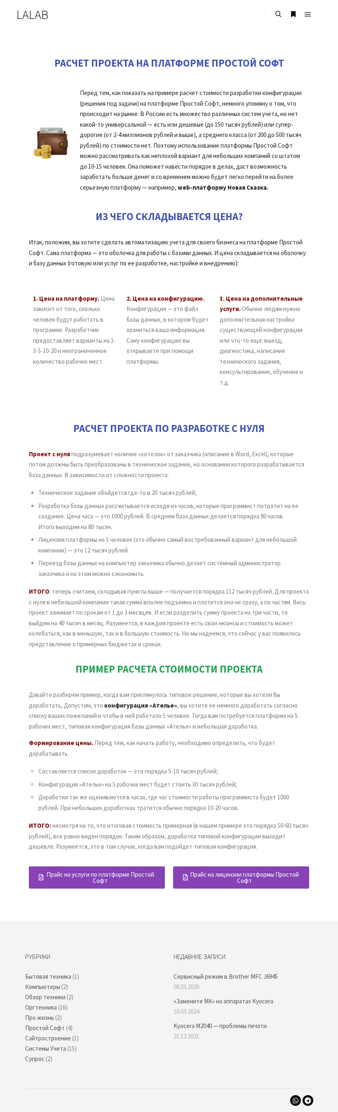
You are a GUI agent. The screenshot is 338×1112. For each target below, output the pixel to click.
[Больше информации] (293, 14)
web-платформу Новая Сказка (222, 187)
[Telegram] (308, 1100)
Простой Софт (45, 1028)
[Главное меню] (307, 14)
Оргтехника (41, 1007)
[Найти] (278, 14)
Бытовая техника (48, 976)
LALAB (32, 14)
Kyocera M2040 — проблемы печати (220, 1026)
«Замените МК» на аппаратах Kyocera (223, 1001)
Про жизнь (39, 1017)
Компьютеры (42, 987)
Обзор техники (45, 997)
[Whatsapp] (295, 1100)
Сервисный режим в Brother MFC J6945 (226, 976)
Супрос (35, 1059)
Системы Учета (45, 1048)
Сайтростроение (48, 1038)
